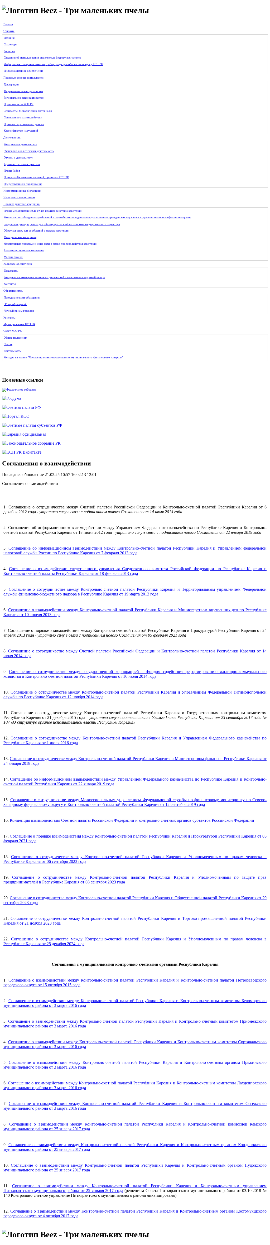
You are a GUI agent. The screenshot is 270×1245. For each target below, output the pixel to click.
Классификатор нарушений (21, 130)
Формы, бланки (13, 256)
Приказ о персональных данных (24, 124)
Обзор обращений (15, 304)
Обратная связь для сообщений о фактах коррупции (36, 230)
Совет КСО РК (12, 330)
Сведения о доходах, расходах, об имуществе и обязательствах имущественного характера (62, 223)
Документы (11, 270)
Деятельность (12, 137)
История (9, 37)
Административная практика (22, 164)
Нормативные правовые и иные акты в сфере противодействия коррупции (50, 243)
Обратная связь (13, 290)
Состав (8, 344)
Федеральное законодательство (23, 91)
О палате (9, 30)
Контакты (10, 283)
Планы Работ (12, 170)
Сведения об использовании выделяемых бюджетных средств (42, 57)
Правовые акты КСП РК (18, 104)
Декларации (11, 84)
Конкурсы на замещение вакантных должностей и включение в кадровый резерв (54, 277)
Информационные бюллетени (22, 190)
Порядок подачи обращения (22, 297)
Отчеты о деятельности (18, 157)
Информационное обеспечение (23, 70)
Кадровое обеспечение (17, 263)
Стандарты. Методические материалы (28, 110)
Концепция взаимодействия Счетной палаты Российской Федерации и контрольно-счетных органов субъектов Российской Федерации (132, 820)
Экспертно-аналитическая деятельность (29, 150)
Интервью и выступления (19, 197)
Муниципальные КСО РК (19, 324)
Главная (8, 24)
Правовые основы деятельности (23, 77)
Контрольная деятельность (20, 144)
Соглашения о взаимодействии (23, 117)
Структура (10, 44)
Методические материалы (20, 237)
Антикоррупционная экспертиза (24, 250)
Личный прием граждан (19, 310)
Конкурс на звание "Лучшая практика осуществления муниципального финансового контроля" (63, 357)
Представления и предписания (23, 183)
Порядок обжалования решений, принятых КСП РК (36, 177)
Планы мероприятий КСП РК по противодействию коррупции (43, 210)
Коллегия (9, 50)
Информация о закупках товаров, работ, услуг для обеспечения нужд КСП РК (53, 64)
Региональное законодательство (24, 97)
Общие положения (15, 337)
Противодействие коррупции (21, 203)
